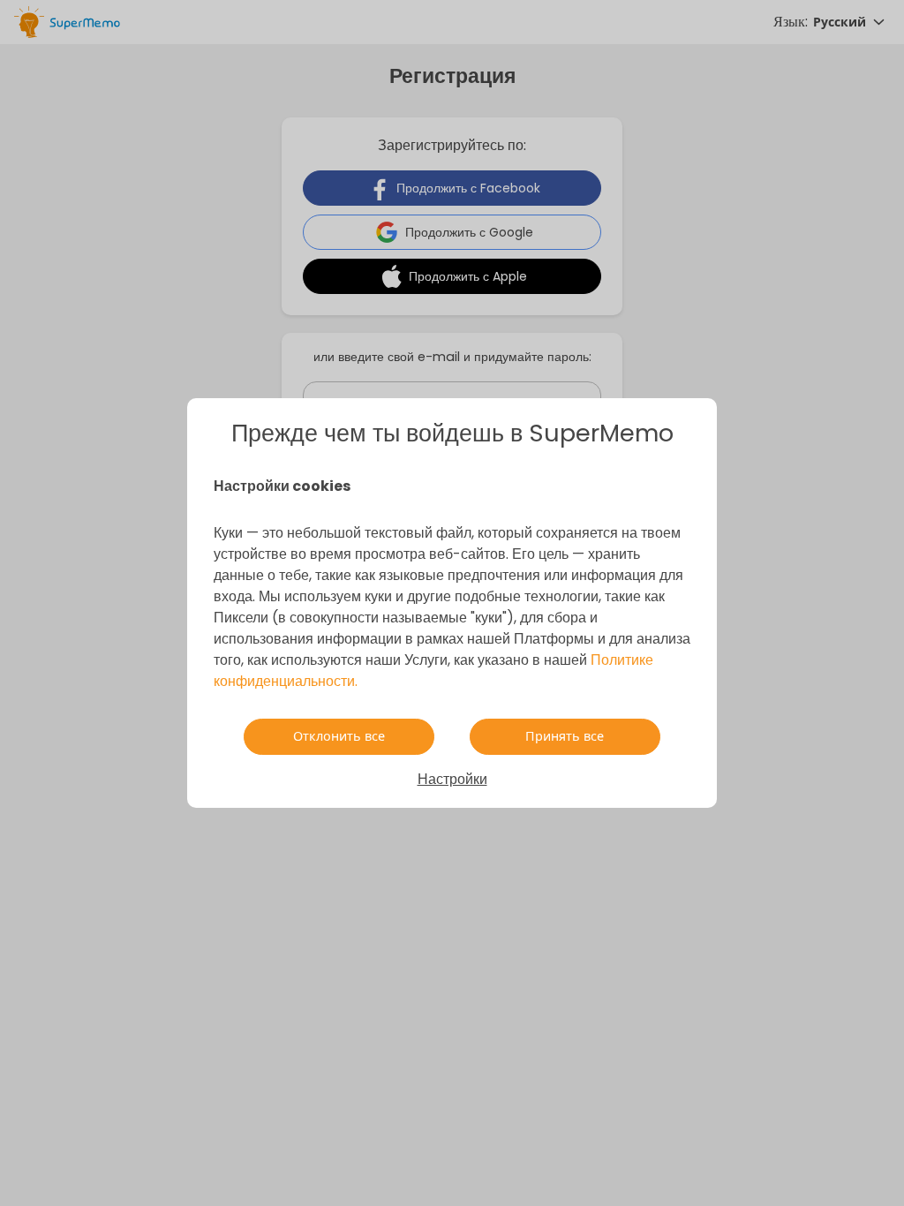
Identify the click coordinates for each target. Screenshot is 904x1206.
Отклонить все (339, 736)
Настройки (452, 779)
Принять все (564, 736)
